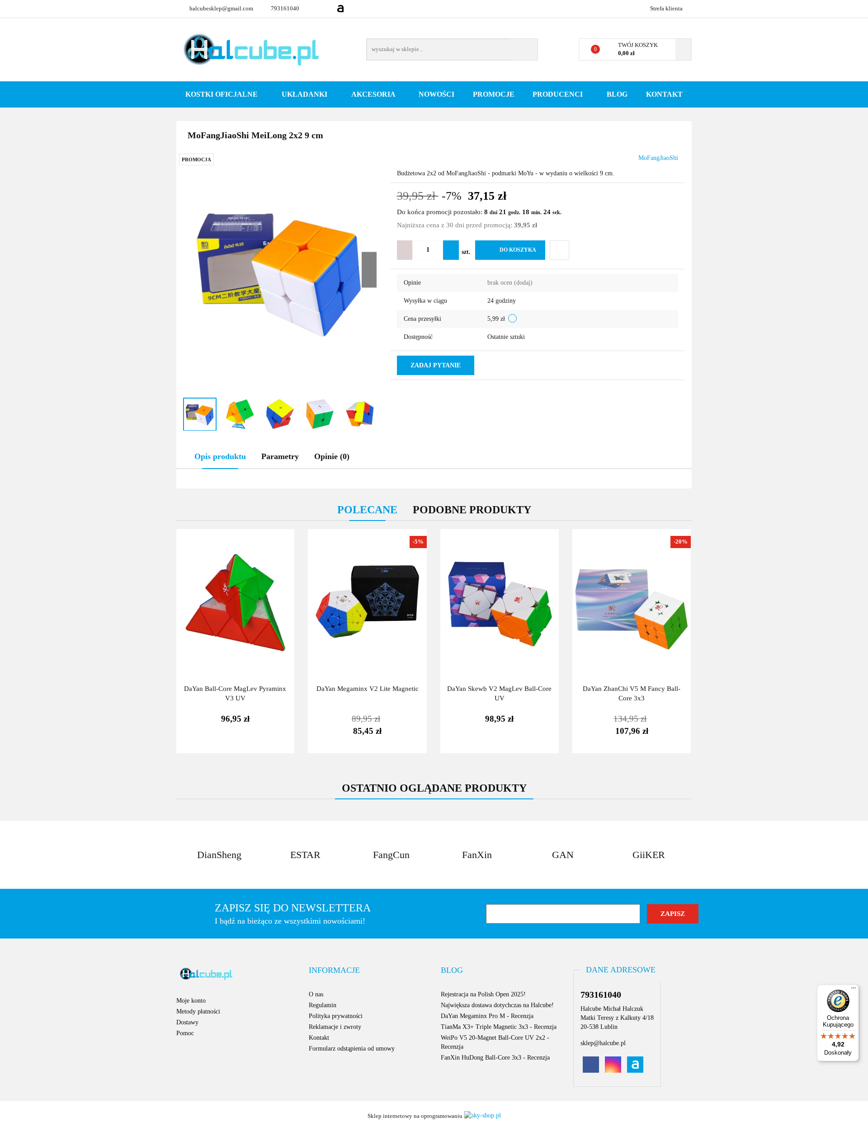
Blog (617, 94)
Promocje (493, 94)
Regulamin (322, 1005)
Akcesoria (374, 94)
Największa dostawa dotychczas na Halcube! (497, 1005)
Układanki (305, 94)
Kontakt (664, 94)
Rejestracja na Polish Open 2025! (483, 994)
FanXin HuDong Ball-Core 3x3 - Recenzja (495, 1057)
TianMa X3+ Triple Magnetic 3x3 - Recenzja (499, 1026)
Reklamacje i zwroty (335, 1026)
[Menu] (853, 990)
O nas (316, 994)
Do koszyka (518, 250)
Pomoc (185, 1033)
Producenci (559, 94)
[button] (334, 970)
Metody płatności (198, 1011)
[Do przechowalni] (559, 250)
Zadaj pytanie (435, 365)
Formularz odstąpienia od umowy (352, 1048)
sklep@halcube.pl (603, 1043)
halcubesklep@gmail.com (221, 8)
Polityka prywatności (336, 1016)
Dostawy (187, 1022)
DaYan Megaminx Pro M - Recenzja (487, 1016)
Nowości (436, 94)
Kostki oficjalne (222, 94)
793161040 (285, 8)
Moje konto (191, 1000)
